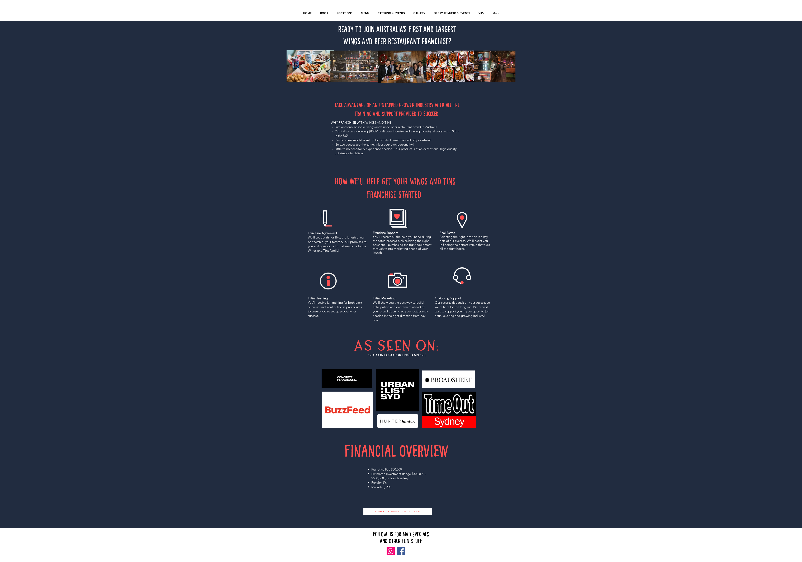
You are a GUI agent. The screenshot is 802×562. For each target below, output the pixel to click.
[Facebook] (401, 551)
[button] (451, 13)
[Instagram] (391, 551)
